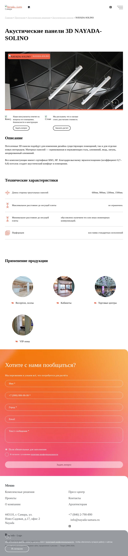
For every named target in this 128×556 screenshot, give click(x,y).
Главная (9, 17)
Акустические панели (62, 17)
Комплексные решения (19, 491)
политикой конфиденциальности (60, 542)
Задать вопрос (21, 128)
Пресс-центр (76, 491)
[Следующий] (115, 102)
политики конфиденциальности (44, 454)
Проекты (10, 498)
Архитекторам (77, 504)
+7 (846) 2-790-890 (80, 514)
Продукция (20, 17)
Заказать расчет (61, 128)
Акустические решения (39, 17)
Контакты (74, 498)
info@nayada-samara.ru (85, 519)
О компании (12, 504)
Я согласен (17, 548)
